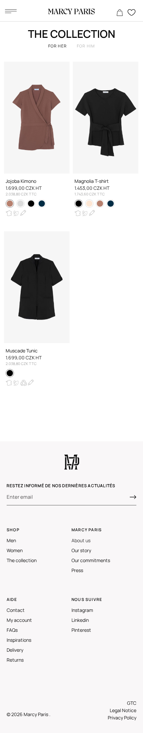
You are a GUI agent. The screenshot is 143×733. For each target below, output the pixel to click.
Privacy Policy (122, 717)
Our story (81, 550)
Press (77, 570)
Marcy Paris (36, 714)
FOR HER (57, 46)
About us (81, 540)
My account (19, 620)
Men (11, 540)
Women (15, 550)
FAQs (12, 630)
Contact (16, 610)
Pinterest (81, 630)
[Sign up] (133, 497)
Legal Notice (123, 710)
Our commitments (91, 560)
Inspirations (19, 640)
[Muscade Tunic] (37, 287)
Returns (15, 660)
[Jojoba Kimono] (37, 118)
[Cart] (119, 13)
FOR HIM (86, 46)
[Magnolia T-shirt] (105, 118)
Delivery (15, 650)
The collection (22, 560)
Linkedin (80, 620)
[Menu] (10, 11)
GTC (131, 703)
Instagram (82, 610)
